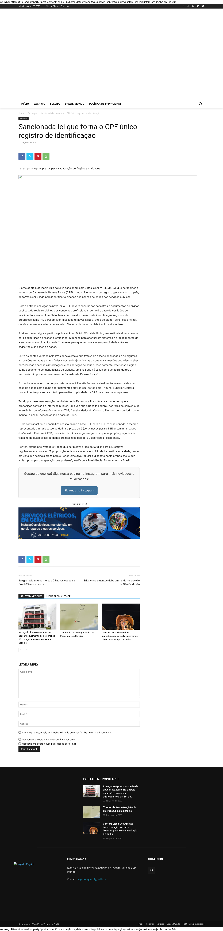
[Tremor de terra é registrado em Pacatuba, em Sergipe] (79, 617)
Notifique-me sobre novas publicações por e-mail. (49, 743)
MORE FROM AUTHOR (59, 596)
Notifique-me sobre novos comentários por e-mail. (49, 739)
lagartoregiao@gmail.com (92, 879)
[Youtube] (203, 6)
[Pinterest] (37, 156)
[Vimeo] (198, 6)
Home (21, 113)
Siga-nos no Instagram (79, 490)
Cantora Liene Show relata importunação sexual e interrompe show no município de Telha (120, 636)
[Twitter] (193, 6)
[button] (200, 104)
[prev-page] (20, 650)
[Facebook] (183, 6)
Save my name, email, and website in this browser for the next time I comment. (67, 732)
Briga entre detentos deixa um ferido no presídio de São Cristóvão (112, 582)
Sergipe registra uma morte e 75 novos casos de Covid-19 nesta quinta (46, 582)
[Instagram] (188, 6)
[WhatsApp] (46, 156)
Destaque (32, 113)
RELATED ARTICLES (31, 596)
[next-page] (26, 650)
